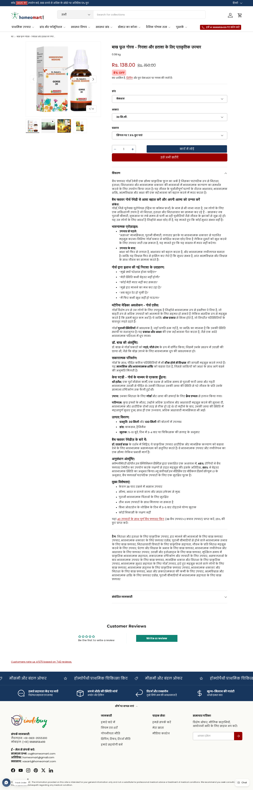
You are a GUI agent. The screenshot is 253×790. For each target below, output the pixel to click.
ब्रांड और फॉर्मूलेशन (51, 27)
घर (12, 37)
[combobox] (131, 15)
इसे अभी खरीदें (169, 157)
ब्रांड (114, 91)
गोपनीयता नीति (110, 733)
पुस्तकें (180, 27)
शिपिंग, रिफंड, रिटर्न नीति (115, 739)
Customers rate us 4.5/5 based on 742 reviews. (41, 662)
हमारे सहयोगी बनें (112, 744)
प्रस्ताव (115, 128)
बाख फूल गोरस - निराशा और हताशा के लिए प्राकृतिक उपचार (36, 37)
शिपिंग (129, 78)
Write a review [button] (156, 638)
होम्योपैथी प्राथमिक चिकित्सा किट (77, 678)
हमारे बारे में (108, 722)
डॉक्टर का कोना (127, 27)
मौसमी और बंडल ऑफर (139, 678)
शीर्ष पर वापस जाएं (125, 706)
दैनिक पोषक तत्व (156, 27)
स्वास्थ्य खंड (102, 27)
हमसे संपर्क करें (161, 722)
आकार (115, 109)
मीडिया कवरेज (161, 733)
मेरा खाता (158, 728)
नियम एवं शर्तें (109, 728)
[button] (240, 15)
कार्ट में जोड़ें (187, 149)
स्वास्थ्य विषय (79, 27)
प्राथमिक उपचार (21, 27)
